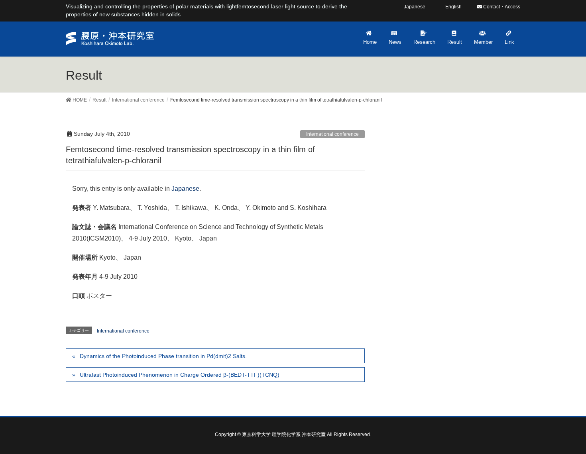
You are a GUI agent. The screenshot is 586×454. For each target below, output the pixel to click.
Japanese (185, 188)
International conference (332, 134)
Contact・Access (501, 7)
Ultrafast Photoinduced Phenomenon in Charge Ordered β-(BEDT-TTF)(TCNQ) (179, 375)
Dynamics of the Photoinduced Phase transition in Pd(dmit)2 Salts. (163, 356)
